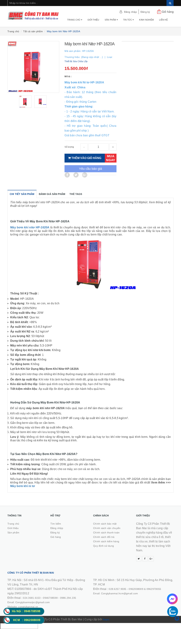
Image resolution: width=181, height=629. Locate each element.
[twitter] (138, 558)
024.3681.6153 (31, 597)
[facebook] (144, 558)
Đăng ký (145, 11)
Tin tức (128, 20)
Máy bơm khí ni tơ (22, 486)
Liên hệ (163, 20)
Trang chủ (74, 20)
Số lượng (69, 147)
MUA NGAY (110, 158)
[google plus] (151, 558)
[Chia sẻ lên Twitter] (76, 175)
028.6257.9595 (117, 589)
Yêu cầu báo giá (90, 168)
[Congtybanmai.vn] (33, 15)
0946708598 (50, 597)
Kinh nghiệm (146, 20)
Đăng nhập (130, 11)
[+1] (84, 175)
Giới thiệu (93, 20)
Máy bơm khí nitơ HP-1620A (30, 227)
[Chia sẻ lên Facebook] (67, 175)
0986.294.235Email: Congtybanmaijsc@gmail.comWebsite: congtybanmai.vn (41, 602)
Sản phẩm (111, 20)
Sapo (106, 619)
